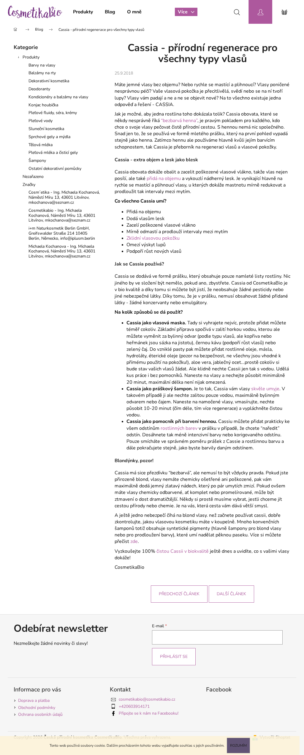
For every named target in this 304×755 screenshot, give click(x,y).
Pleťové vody (40, 121)
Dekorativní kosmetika (48, 81)
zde (134, 541)
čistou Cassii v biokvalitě (182, 551)
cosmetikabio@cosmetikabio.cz (147, 699)
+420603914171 (134, 706)
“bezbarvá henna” (179, 120)
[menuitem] (83, 12)
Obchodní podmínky (36, 707)
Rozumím (238, 745)
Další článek (231, 594)
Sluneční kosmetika (46, 129)
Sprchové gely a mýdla (49, 137)
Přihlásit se (174, 656)
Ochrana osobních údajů (40, 714)
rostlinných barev (179, 428)
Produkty (31, 57)
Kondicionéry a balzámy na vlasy (58, 97)
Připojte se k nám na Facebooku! (148, 713)
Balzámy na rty (42, 73)
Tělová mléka (40, 145)
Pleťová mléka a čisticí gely (53, 152)
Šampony (37, 160)
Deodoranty (39, 89)
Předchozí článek (179, 594)
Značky (29, 184)
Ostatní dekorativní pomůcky (54, 168)
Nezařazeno (33, 176)
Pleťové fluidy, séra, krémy (52, 113)
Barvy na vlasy (41, 65)
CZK (211, 12)
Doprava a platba (34, 700)
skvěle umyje (265, 389)
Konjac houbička (43, 105)
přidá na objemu (164, 178)
